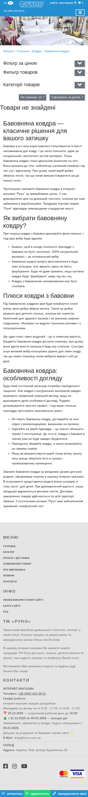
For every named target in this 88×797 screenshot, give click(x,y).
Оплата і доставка (16, 558)
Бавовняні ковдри (57, 51)
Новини (8, 575)
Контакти (10, 581)
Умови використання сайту (23, 600)
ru (5, 2)
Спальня (23, 51)
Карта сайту (12, 606)
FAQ (5, 611)
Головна (9, 546)
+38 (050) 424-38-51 (14, 11)
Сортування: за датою (66, 97)
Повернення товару (17, 563)
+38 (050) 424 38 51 (32, 693)
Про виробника (14, 569)
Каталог (9, 51)
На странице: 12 (31, 97)
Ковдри (37, 51)
